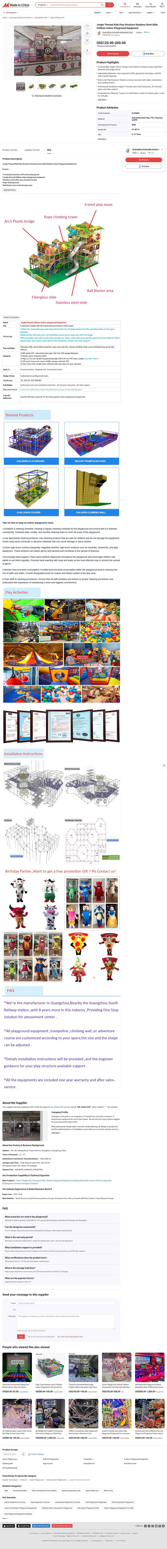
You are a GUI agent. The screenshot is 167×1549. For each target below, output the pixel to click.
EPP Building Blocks (9, 1468)
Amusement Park (40, 17)
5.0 (136, 153)
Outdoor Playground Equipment (59, 1180)
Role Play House (130, 1463)
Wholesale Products (83, 1533)
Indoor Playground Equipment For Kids (119, 1508)
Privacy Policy (121, 1541)
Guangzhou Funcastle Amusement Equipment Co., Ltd (118, 32)
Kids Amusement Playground (123, 1502)
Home (4, 17)
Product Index (125, 1533)
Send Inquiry (113, 53)
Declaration (109, 1541)
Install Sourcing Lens (63, 1526)
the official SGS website (60, 1107)
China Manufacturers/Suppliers (64, 1533)
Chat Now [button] (149, 54)
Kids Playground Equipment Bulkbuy (18, 1514)
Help (121, 12)
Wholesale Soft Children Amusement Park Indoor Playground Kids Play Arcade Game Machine (49, 1433)
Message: (12, 1316)
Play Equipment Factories (40, 1502)
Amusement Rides (20, 1490)
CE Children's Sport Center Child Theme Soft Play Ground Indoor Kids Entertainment (17, 1433)
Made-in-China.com (73, 1536)
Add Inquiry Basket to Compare (48, 95)
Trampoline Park (38, 1180)
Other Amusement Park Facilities (44, 1490)
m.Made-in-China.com (89, 1536)
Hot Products (33, 1533)
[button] (102, 5)
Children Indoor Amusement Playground (57, 1508)
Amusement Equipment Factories (67, 1502)
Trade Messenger (41, 1526)
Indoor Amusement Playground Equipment (20, 1508)
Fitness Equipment (103, 1180)
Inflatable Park (89, 1463)
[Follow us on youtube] (156, 1526)
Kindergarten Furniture (11, 1183)
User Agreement (97, 1541)
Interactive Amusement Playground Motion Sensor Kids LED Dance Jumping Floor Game (15, 1387)
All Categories (11, 12)
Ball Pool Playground (51, 1459)
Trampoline (88, 1459)
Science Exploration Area (71, 1490)
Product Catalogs (37, 1454)
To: (15, 1310)
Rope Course (89, 1180)
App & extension (135, 12)
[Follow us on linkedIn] (163, 1526)
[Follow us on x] (149, 1526)
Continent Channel (112, 1533)
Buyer (108, 12)
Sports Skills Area (92, 1490)
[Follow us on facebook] (145, 1526)
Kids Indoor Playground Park (88, 1508)
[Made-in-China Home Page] (15, 5)
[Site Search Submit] (109, 4)
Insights (135, 1533)
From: (13, 1303)
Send (21, 1336)
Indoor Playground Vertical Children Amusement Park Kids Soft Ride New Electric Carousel (116, 1387)
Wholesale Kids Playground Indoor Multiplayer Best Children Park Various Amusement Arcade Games (149, 1387)
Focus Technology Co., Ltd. (66, 1541)
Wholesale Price (98, 1533)
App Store (9, 1526)
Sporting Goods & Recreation (21, 17)
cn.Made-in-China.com (106, 1536)
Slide (6, 1490)
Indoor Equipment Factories (14, 1502)
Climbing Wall (78, 1180)
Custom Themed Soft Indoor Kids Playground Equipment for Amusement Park (116, 1433)
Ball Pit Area (108, 1490)
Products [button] (42, 5)
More (4, 1518)
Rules (163, 12)
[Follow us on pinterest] (159, 1526)
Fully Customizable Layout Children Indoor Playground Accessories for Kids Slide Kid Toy (49, 1387)
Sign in (162, 6)
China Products (46, 1533)
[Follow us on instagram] (152, 1526)
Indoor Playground (57, 17)
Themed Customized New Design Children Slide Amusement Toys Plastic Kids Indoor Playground (83, 1387)
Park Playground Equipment (96, 1502)
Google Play (23, 1526)
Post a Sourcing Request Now (70, 1336)
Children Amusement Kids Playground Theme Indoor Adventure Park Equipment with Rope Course (83, 1433)
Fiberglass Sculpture (29, 1183)
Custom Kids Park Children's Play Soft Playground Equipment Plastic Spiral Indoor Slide (149, 1433)
